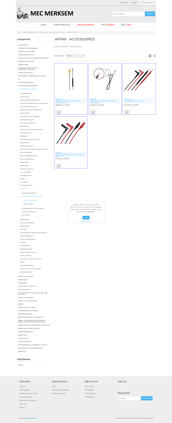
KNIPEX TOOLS (24, 162)
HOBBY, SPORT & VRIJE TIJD (27, 286)
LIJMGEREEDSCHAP (26, 175)
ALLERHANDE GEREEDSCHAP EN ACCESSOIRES (34, 103)
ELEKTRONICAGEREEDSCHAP (29, 32)
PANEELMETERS (24, 226)
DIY (19, 79)
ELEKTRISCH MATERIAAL (25, 82)
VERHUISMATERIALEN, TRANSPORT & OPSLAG (32, 345)
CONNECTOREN (23, 64)
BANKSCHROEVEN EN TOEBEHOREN (30, 110)
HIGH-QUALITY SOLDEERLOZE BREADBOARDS (33, 149)
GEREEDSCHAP (23, 279)
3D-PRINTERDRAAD (25, 93)
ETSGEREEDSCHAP (25, 133)
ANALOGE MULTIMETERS (29, 193)
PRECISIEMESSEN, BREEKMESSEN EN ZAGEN (33, 232)
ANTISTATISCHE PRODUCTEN (28, 106)
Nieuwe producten (85, 25)
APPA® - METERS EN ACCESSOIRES (57, 32)
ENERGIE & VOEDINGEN (25, 276)
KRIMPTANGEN (24, 165)
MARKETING (22, 351)
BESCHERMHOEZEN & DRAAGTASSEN (33, 208)
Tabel (150, 56)
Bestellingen (89, 390)
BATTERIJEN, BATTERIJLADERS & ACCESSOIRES (33, 58)
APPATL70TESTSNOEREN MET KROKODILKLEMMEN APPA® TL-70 (69, 154)
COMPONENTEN (61, 25)
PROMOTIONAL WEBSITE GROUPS (29, 328)
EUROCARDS (23, 136)
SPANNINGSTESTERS (26, 249)
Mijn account (89, 386)
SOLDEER (23, 242)
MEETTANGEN (26, 215)
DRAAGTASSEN (24, 126)
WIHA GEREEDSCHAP (26, 272)
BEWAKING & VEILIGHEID (26, 61)
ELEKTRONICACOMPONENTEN (27, 85)
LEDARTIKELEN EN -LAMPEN (27, 307)
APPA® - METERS (28, 204)
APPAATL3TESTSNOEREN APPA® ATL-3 (133, 100)
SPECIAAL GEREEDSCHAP (27, 252)
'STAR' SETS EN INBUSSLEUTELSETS (30, 259)
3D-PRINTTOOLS (24, 96)
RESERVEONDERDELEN (25, 331)
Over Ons (22, 404)
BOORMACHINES (25, 113)
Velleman (20, 365)
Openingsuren (24, 390)
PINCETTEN (23, 229)
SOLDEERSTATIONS (25, 245)
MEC (107, 25)
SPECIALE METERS (25, 255)
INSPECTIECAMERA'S (26, 152)
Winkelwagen (90, 397)
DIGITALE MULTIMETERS (29, 211)
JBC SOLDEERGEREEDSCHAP (28, 156)
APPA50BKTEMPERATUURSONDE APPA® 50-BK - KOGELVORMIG (102, 101)
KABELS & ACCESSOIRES (25, 297)
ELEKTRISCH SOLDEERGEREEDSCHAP (31, 129)
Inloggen (134, 2)
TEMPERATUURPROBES (27, 265)
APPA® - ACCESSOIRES (30, 200)
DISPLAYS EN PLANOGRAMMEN (28, 48)
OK (86, 218)
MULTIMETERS (42, 32)
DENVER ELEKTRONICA (25, 72)
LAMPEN (20, 304)
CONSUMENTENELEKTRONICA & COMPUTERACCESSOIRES (28, 68)
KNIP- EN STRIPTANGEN (27, 159)
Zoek (54, 386)
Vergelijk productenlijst (60, 390)
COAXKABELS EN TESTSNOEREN (29, 116)
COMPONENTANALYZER (27, 119)
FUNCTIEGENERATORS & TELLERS (30, 139)
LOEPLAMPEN (24, 182)
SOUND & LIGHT (23, 338)
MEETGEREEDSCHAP (26, 185)
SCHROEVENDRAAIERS (26, 236)
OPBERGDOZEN (24, 219)
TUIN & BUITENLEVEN (24, 341)
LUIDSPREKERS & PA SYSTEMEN (28, 310)
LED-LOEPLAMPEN (25, 172)
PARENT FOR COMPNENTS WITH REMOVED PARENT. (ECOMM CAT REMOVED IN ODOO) (31, 321)
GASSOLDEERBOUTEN (26, 146)
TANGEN (22, 262)
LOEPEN (22, 178)
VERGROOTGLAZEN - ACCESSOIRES (30, 268)
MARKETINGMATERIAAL (25, 314)
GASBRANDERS (24, 142)
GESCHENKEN (22, 283)
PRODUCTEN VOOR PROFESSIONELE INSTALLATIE (34, 325)
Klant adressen (90, 393)
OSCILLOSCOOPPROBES (27, 223)
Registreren (124, 2)
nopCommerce (31, 418)
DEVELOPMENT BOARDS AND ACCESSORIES (32, 76)
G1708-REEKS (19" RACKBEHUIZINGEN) (30, 348)
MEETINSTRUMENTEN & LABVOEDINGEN (30, 317)
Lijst (154, 56)
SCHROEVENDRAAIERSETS (28, 239)
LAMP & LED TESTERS (26, 169)
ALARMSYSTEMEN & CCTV (26, 55)
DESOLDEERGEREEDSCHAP (28, 123)
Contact (22, 407)
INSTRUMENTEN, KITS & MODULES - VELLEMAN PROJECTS (33, 293)
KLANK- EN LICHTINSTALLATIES (27, 301)
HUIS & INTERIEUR (24, 289)
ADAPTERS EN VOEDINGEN (26, 51)
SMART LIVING (22, 335)
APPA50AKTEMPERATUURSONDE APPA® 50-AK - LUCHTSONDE (68, 101)
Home (43, 25)
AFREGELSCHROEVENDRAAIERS (29, 100)
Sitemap (22, 386)
